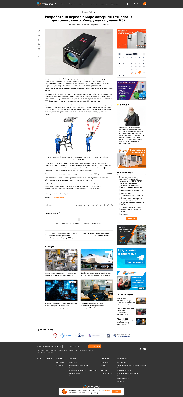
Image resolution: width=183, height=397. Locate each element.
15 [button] (143, 66)
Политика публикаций (124, 370)
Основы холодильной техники (78, 365)
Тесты (70, 376)
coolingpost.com (58, 198)
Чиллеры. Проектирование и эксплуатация (83, 370)
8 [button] (143, 63)
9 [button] (119, 66)
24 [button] (123, 72)
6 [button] (135, 63)
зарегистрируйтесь (72, 223)
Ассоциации (105, 362)
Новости (72, 252)
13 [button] (135, 66)
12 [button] (131, 66)
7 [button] (139, 63)
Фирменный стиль (123, 378)
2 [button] (119, 63)
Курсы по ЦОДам (74, 373)
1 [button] (143, 60)
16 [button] (119, 69)
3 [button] (123, 63)
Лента (63, 4)
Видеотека (59, 365)
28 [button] (139, 72)
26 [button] (131, 72)
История (108, 252)
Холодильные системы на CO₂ (78, 368)
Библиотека (60, 362)
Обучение (93, 4)
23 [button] (119, 72)
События (72, 4)
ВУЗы (103, 365)
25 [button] (127, 72)
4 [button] (127, 63)
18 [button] (127, 69)
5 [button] (131, 63)
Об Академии (121, 362)
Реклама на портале (124, 376)
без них (107, 390)
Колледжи (104, 368)
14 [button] (139, 66)
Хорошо (116, 392)
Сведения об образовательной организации (131, 365)
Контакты (120, 381)
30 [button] (119, 75)
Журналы (104, 370)
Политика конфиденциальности (127, 373)
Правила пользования (124, 368)
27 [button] (135, 72)
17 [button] (123, 69)
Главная (85, 12)
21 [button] (139, 69)
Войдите (59, 223)
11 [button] (127, 66)
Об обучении (73, 362)
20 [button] (135, 69)
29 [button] (143, 72)
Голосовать (132, 218)
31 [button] (123, 75)
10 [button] (123, 66)
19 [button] (131, 69)
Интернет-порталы (107, 373)
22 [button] (143, 69)
